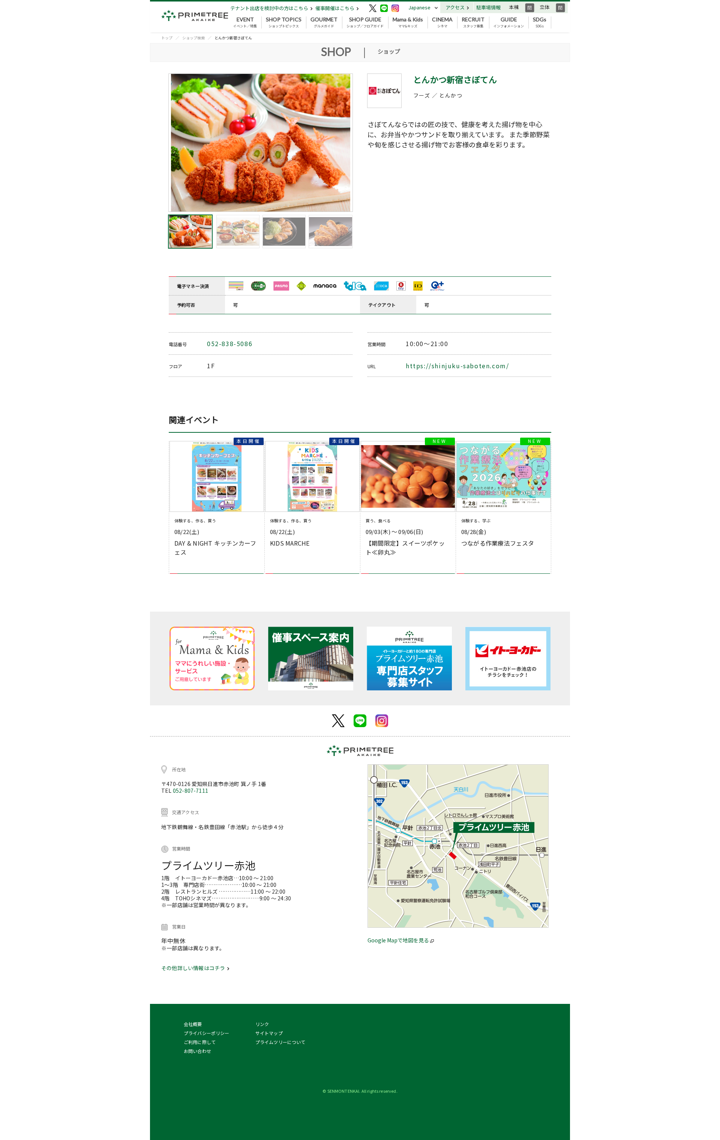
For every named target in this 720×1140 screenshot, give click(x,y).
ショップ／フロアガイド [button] (365, 22)
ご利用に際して (200, 1042)
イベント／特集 (245, 22)
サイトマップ (269, 1033)
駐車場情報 (488, 7)
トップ (166, 37)
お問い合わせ (197, 1051)
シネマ (442, 22)
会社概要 (193, 1024)
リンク (262, 1024)
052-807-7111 (190, 790)
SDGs (539, 22)
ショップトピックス (284, 22)
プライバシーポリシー (207, 1033)
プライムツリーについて (280, 1042)
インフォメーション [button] (509, 22)
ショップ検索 (193, 37)
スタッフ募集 (473, 22)
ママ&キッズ (408, 22)
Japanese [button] (419, 7)
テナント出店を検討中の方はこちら (269, 8)
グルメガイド (324, 22)
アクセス (456, 7)
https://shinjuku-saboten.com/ (457, 365)
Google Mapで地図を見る (399, 940)
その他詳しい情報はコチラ (193, 968)
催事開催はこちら (335, 8)
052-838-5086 (229, 343)
